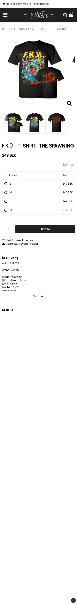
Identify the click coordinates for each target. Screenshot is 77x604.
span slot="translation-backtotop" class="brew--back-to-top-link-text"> (73, 600)
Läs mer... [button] (69, 164)
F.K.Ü (10, 29)
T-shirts (20, 29)
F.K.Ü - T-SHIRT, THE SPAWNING (47, 29)
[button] (71, 15)
